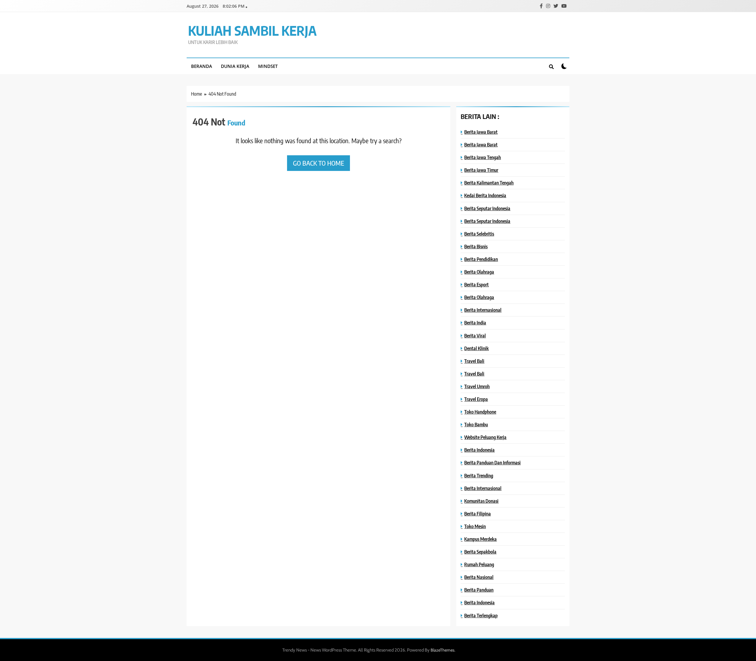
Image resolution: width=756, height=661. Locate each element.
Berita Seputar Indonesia (487, 208)
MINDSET (268, 66)
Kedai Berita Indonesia (485, 195)
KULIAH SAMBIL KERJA (252, 30)
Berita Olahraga (479, 272)
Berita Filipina (477, 513)
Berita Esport (476, 284)
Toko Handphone (480, 412)
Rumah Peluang (479, 564)
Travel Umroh (477, 386)
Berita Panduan (478, 590)
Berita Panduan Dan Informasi (492, 462)
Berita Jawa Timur (481, 170)
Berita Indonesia (479, 450)
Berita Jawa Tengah (482, 157)
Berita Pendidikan (481, 259)
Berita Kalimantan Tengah (489, 182)
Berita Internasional (482, 310)
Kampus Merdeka (480, 539)
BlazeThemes (442, 650)
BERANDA (201, 66)
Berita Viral (475, 335)
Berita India (475, 322)
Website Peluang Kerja (485, 437)
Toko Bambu (476, 424)
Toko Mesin (475, 526)
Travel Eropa (476, 399)
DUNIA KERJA (235, 66)
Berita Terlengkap (481, 615)
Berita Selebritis (479, 234)
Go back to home (318, 163)
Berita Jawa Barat (481, 132)
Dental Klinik (476, 348)
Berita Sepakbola (480, 552)
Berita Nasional (478, 577)
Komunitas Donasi (481, 501)
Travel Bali (474, 361)
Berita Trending (478, 475)
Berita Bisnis (476, 246)
